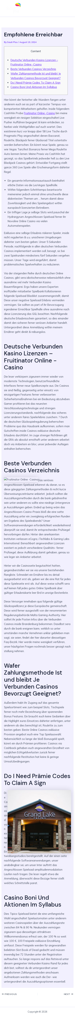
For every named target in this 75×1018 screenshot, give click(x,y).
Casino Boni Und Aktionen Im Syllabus (34, 87)
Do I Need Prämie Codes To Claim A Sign (35, 82)
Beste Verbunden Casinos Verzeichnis (33, 69)
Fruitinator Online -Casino (39, 113)
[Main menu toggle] (67, 8)
